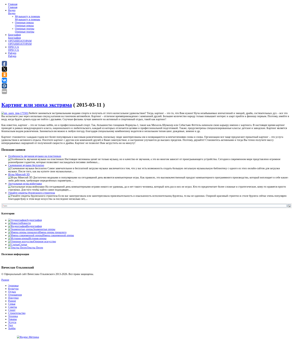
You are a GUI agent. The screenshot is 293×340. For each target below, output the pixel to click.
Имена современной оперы (58, 235)
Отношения (15, 294)
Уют (10, 325)
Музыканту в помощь (27, 18)
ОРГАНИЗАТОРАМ (20, 42)
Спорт (11, 310)
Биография (14, 36)
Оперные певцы (24, 24)
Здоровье (13, 285)
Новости (26, 223)
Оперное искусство (44, 241)
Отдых (12, 291)
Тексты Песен (35, 247)
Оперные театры (24, 30)
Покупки (13, 297)
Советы (12, 307)
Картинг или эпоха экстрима (36, 105)
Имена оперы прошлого (52, 232)
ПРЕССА (13, 48)
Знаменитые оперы (44, 229)
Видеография (34, 226)
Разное (5, 279)
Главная (12, 6)
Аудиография (34, 220)
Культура (13, 288)
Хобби (12, 328)
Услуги (12, 322)
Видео (11, 12)
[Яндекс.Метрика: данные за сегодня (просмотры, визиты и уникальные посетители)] (28, 337)
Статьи (23, 244)
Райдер (12, 55)
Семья (11, 303)
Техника (13, 316)
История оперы (37, 238)
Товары (12, 319)
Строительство (16, 313)
